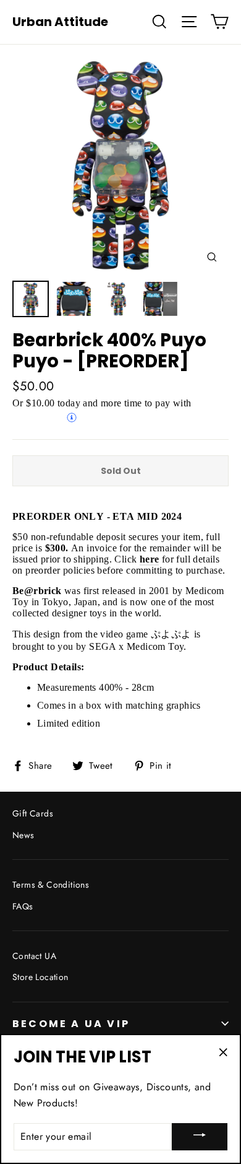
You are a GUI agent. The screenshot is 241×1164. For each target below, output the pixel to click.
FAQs (22, 906)
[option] (120, 165)
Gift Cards (32, 813)
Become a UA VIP (71, 1024)
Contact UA (34, 956)
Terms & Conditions (50, 884)
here (149, 559)
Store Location (40, 977)
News (23, 835)
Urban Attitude (60, 21)
